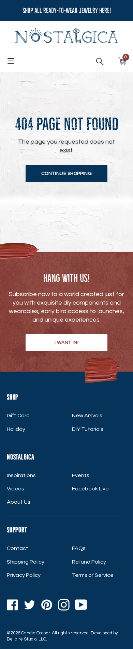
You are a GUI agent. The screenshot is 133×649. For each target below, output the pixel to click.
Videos (15, 488)
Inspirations (21, 475)
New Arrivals (87, 415)
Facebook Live (90, 488)
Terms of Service (93, 575)
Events (80, 475)
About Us (18, 502)
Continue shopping (66, 173)
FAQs (79, 548)
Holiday (16, 429)
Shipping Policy (25, 562)
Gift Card (18, 415)
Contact (17, 548)
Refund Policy (89, 562)
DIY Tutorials (87, 429)
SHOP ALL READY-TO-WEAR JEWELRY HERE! (67, 10)
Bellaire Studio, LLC (26, 639)
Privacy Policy (24, 575)
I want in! (67, 342)
